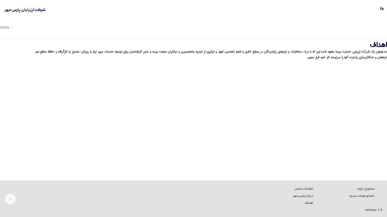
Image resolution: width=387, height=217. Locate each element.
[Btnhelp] (381, 36)
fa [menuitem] (382, 9)
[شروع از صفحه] (10, 199)
